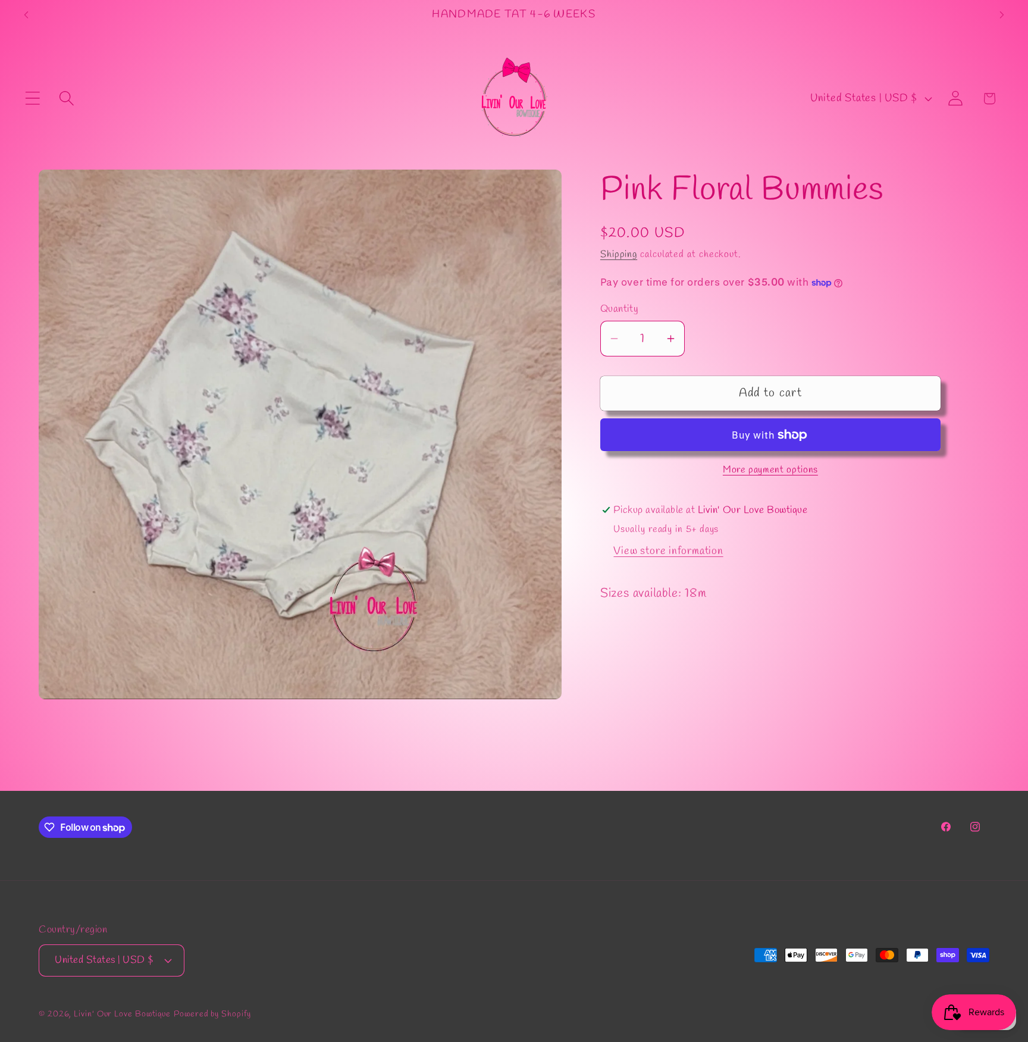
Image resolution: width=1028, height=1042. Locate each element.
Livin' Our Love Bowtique (122, 1013)
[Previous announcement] (26, 14)
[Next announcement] (1002, 14)
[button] (32, 98)
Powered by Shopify (212, 1013)
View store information (668, 551)
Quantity (619, 309)
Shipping (618, 254)
